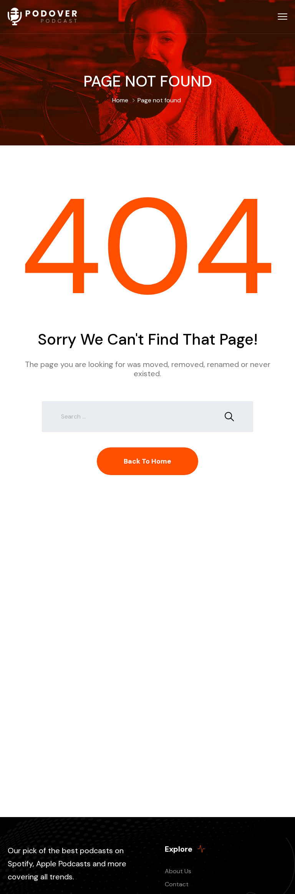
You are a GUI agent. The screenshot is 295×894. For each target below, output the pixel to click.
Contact (177, 884)
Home (120, 100)
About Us (178, 871)
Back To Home (147, 461)
